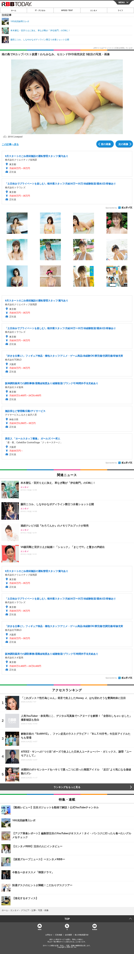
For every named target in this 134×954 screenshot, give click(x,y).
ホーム (13, 10)
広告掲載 (58, 935)
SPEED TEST (67, 10)
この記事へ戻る (10, 144)
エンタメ (93, 10)
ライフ (120, 10)
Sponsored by (111, 208)
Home (39, 929)
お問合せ (48, 935)
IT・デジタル (40, 10)
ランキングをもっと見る (67, 787)
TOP (67, 919)
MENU (121, 2)
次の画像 (123, 144)
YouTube (94, 929)
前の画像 (106, 144)
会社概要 (68, 935)
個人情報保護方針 (82, 935)
